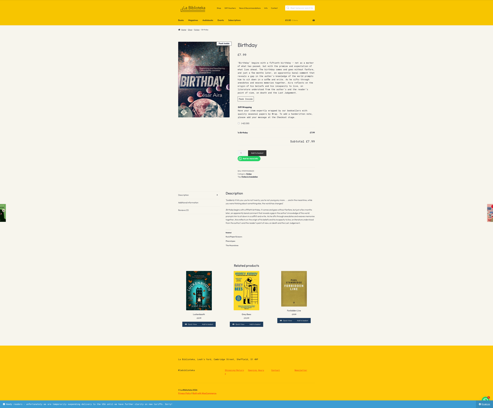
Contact (274, 8)
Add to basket (257, 153)
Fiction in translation (249, 177)
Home (183, 30)
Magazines (193, 20)
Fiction (197, 30)
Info (266, 8)
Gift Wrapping (245, 107)
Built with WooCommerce (204, 393)
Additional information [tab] (188, 202)
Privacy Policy (184, 393)
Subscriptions (234, 20)
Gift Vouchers (230, 8)
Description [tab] (183, 195)
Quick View (192, 324)
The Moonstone (232, 245)
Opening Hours (256, 370)
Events (221, 20)
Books (181, 20)
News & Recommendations (250, 8)
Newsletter (301, 370)
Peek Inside (246, 99)
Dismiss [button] (486, 404)
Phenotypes (230, 241)
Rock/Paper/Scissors (234, 237)
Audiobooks (207, 20)
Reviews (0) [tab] (183, 210)
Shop (219, 8)
